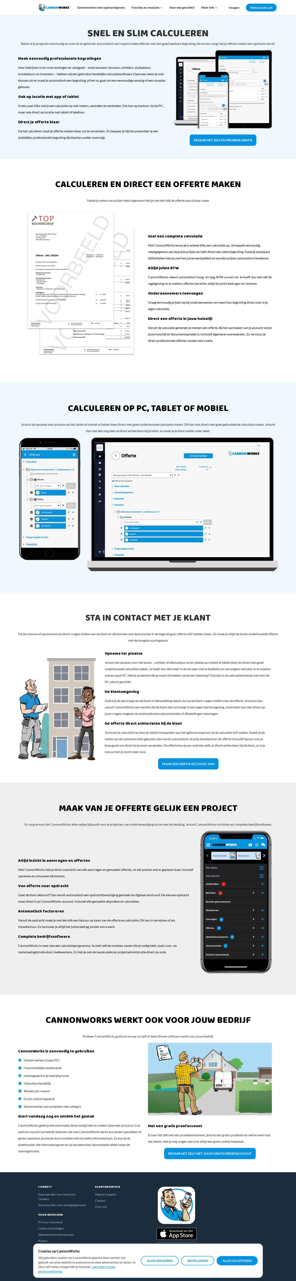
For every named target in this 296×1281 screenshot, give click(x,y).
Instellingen (197, 1261)
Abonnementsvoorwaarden (56, 1234)
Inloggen (234, 7)
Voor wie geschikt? (182, 7)
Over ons (101, 1206)
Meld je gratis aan (261, 7)
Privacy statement (50, 1222)
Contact (100, 1200)
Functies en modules (145, 7)
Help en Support (105, 1194)
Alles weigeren (160, 1261)
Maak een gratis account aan (188, 764)
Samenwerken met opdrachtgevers (101, 7)
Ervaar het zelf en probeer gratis (223, 140)
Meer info (208, 7)
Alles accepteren (237, 1261)
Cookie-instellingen (51, 1228)
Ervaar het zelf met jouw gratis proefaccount (210, 1153)
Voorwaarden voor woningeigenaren (62, 1205)
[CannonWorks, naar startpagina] (54, 7)
